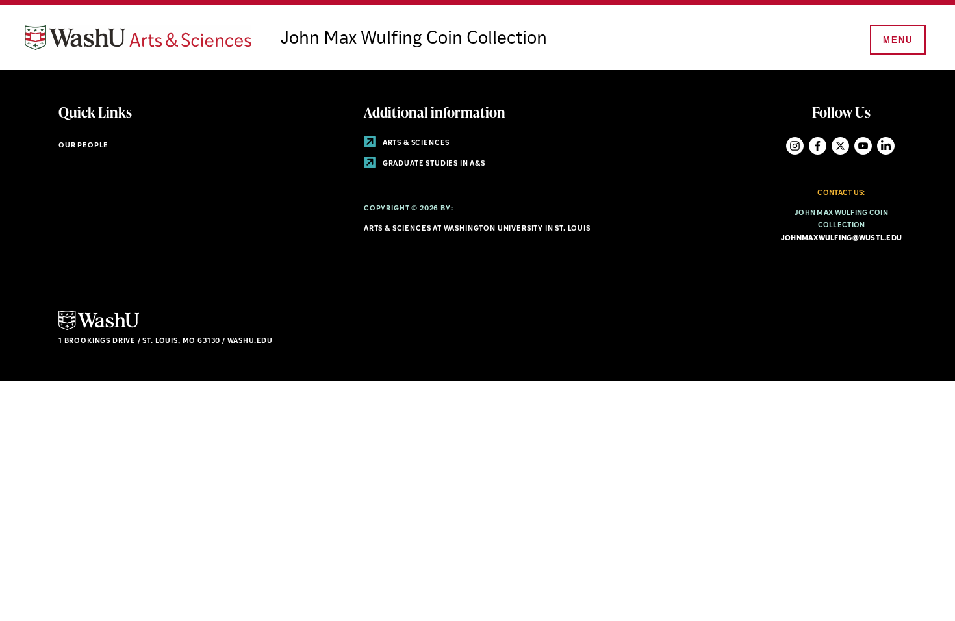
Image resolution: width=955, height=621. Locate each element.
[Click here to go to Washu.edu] (98, 328)
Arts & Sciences (415, 143)
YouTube (863, 146)
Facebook (817, 146)
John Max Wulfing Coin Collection (414, 39)
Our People (83, 145)
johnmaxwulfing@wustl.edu (841, 238)
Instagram (795, 146)
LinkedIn (886, 146)
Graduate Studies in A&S (433, 164)
